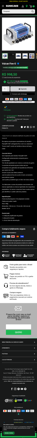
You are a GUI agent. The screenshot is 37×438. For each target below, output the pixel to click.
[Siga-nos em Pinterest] (18, 389)
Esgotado (24, 89)
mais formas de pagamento (12, 77)
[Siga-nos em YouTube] (22, 389)
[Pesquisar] (32, 11)
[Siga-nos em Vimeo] (25, 389)
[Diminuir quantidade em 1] (8, 90)
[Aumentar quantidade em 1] (8, 88)
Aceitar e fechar (9, 433)
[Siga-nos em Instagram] (15, 389)
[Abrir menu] (3, 6)
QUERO (18, 332)
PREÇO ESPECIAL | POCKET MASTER (18, 1)
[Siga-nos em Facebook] (12, 389)
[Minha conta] (23, 6)
